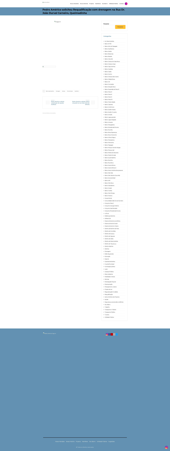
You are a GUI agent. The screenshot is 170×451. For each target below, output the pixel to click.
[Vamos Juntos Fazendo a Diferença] (51, 4)
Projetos (78, 441)
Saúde (106, 299)
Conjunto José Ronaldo (111, 208)
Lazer (106, 269)
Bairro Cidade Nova (110, 79)
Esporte (107, 259)
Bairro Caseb (108, 71)
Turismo (107, 314)
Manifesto (85, 441)
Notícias (63, 91)
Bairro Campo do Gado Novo (112, 61)
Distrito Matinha (109, 246)
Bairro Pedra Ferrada (110, 155)
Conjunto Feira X (109, 203)
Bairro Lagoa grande (110, 117)
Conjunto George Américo (112, 205)
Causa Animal (108, 198)
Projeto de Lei (108, 289)
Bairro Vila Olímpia (110, 193)
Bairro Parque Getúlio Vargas (112, 147)
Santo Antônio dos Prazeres (112, 297)
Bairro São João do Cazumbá (112, 175)
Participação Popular (110, 281)
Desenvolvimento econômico (112, 221)
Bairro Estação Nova (110, 86)
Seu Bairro (77, 91)
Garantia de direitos (110, 261)
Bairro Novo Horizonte (111, 135)
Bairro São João (109, 173)
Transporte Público (110, 312)
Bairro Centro (108, 74)
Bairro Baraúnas (109, 54)
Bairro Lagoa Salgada (110, 119)
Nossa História (70, 441)
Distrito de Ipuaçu (109, 233)
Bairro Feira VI (108, 97)
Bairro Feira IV (108, 92)
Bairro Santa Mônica (110, 165)
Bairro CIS (107, 81)
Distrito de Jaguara (110, 236)
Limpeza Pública (109, 271)
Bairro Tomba (108, 190)
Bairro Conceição (109, 84)
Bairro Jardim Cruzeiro (111, 112)
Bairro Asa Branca (109, 49)
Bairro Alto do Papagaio (111, 46)
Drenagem (58, 91)
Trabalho (107, 307)
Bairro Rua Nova (109, 162)
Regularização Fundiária (111, 292)
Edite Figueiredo (109, 254)
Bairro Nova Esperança (111, 132)
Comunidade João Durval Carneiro (114, 200)
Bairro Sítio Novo (109, 183)
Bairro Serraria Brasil (110, 178)
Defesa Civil (108, 218)
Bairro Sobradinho (109, 185)
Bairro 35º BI (108, 43)
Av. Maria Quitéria (109, 41)
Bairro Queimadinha (50, 91)
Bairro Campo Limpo (110, 64)
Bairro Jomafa (108, 114)
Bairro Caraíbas (109, 69)
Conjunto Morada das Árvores (112, 211)
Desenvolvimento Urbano (111, 226)
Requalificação (109, 294)
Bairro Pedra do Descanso (111, 152)
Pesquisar (106, 24)
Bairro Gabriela (109, 104)
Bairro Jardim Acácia (110, 109)
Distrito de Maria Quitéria (111, 241)
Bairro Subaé (108, 188)
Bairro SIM (107, 180)
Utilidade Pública (109, 317)
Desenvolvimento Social (111, 223)
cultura (107, 213)
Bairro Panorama (109, 142)
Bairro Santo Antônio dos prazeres (114, 170)
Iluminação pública (110, 266)
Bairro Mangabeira (109, 124)
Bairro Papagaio (109, 145)
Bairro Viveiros (108, 195)
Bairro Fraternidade (110, 102)
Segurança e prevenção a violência (114, 302)
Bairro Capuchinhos (110, 66)
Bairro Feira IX (108, 94)
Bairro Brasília (108, 56)
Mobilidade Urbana (110, 276)
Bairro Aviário (108, 51)
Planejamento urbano (111, 286)
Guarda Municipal (109, 264)
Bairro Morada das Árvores (112, 127)
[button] (107, 334)
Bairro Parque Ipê (109, 150)
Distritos (107, 249)
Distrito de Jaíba (109, 238)
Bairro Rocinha (109, 160)
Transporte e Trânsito (110, 309)
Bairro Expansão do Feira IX (112, 89)
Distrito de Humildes (110, 231)
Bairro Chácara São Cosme (112, 76)
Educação (107, 256)
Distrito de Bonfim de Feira (112, 228)
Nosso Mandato (60, 441)
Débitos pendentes (110, 216)
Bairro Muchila (108, 130)
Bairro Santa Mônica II (110, 168)
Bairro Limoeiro (109, 122)
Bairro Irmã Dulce (109, 107)
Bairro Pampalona (109, 140)
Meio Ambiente (109, 274)
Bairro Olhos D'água (110, 137)
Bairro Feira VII (108, 99)
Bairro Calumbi (109, 59)
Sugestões (111, 441)
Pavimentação (70, 91)
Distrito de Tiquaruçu (110, 243)
